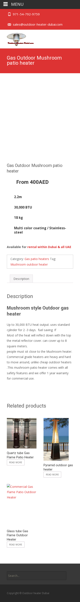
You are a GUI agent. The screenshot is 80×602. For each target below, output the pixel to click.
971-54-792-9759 (26, 14)
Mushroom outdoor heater (29, 264)
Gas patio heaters (37, 259)
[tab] (21, 279)
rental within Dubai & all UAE (49, 247)
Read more (15, 462)
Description (21, 279)
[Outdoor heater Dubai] (17, 38)
